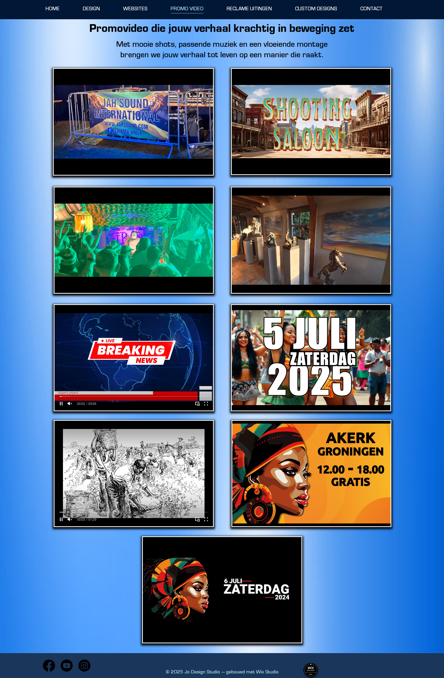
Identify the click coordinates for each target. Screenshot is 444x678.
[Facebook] (49, 666)
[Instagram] (84, 666)
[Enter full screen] (206, 403)
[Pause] (61, 403)
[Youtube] (67, 666)
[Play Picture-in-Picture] (197, 403)
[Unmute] (70, 403)
